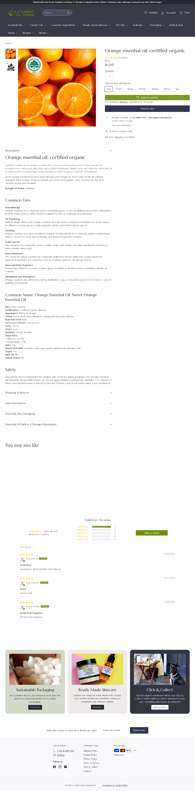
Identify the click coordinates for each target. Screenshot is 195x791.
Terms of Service (91, 763)
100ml (142, 89)
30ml (119, 89)
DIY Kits (121, 25)
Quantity (109, 71)
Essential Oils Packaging (20, 413)
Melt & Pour (176, 25)
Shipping (123, 101)
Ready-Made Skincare (96, 25)
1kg (177, 89)
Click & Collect (160, 707)
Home (8, 43)
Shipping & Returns (17, 392)
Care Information (15, 403)
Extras (11, 32)
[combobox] (57, 13)
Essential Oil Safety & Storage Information (31, 424)
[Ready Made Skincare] (97, 669)
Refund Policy (90, 755)
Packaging (156, 25)
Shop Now (97, 707)
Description (12, 150)
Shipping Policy (91, 751)
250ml (154, 89)
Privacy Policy (90, 759)
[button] (112, 57)
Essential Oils (15, 25)
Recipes (27, 32)
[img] (26, 554)
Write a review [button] (151, 533)
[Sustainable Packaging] (35, 669)
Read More (35, 707)
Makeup (138, 25)
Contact (87, 771)
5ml (108, 89)
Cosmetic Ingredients (63, 25)
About (43, 32)
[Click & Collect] (160, 669)
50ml (130, 89)
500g (167, 89)
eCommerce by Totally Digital (114, 785)
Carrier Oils (37, 25)
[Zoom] (57, 87)
